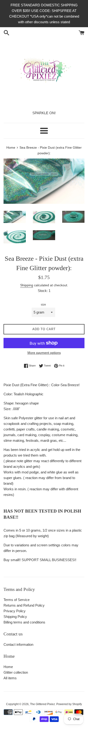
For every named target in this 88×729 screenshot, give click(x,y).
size (43, 304)
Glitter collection (16, 672)
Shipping (26, 285)
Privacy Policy (15, 611)
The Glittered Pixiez (42, 704)
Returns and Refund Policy (24, 605)
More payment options (44, 353)
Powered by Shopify (69, 704)
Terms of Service (17, 600)
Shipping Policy (15, 617)
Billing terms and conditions (24, 622)
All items (10, 678)
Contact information (18, 644)
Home (8, 667)
